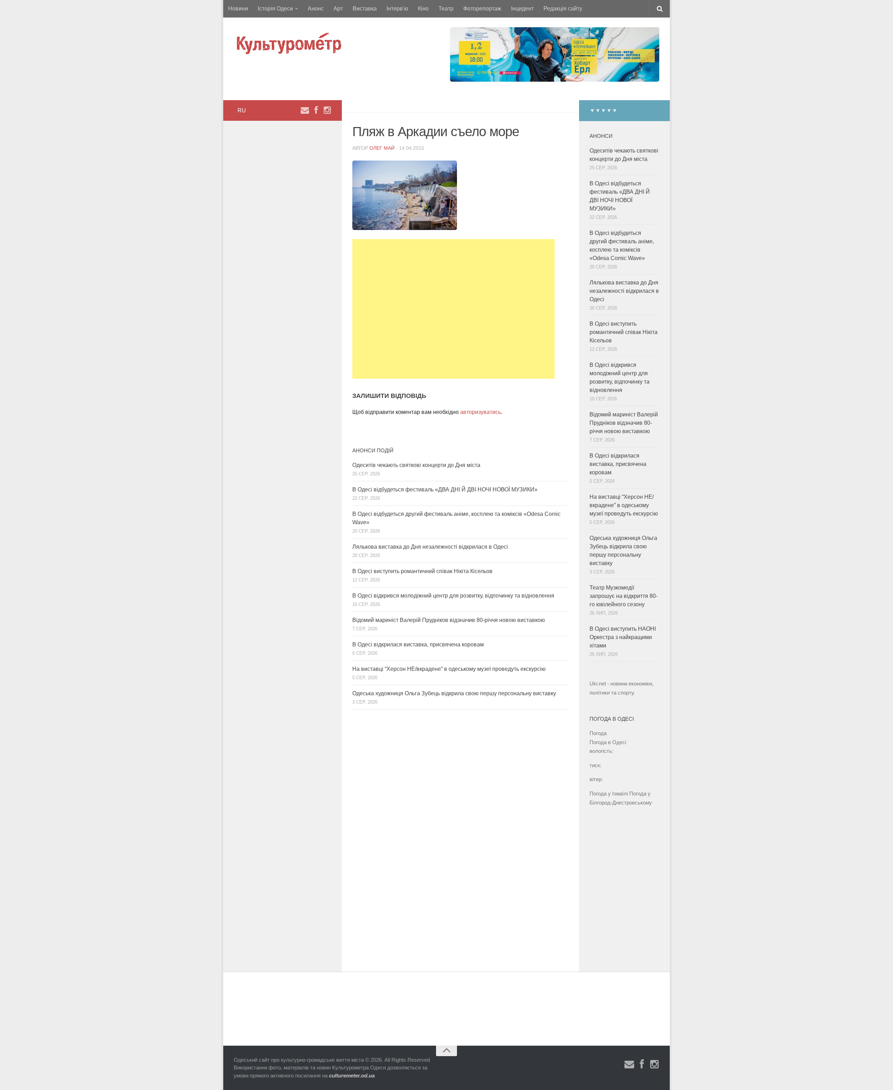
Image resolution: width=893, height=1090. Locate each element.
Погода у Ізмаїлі (609, 793)
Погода (598, 733)
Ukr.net (598, 684)
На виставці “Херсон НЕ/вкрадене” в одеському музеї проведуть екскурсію (449, 669)
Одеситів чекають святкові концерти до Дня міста (416, 465)
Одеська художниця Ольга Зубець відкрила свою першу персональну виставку (454, 693)
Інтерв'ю (397, 9)
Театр (445, 9)
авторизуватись (480, 412)
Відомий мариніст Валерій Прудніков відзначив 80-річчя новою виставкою (448, 620)
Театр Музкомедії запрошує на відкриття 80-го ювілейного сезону (624, 596)
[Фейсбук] (316, 110)
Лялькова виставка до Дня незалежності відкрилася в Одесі (430, 547)
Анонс (316, 9)
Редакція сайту (562, 9)
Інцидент (522, 9)
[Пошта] (305, 110)
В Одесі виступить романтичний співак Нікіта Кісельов (422, 571)
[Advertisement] (453, 309)
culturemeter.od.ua (352, 1075)
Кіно (423, 9)
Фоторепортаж (482, 9)
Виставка (365, 9)
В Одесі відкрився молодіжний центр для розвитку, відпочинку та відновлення (453, 596)
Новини (238, 9)
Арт (338, 9)
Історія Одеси (275, 9)
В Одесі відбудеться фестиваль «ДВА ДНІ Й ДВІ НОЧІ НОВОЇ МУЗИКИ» (445, 489)
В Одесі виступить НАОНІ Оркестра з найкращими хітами (623, 637)
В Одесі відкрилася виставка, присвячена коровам (418, 644)
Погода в (608, 742)
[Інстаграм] (327, 110)
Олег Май (382, 148)
